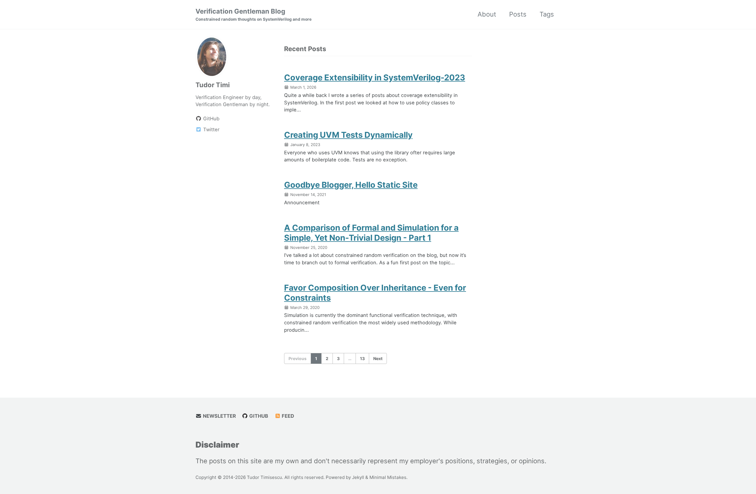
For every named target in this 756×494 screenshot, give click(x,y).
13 (362, 358)
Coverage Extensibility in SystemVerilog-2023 (374, 77)
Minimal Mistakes (387, 477)
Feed (287, 416)
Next (377, 358)
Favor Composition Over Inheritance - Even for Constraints (375, 293)
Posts (518, 14)
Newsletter (219, 416)
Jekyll (358, 477)
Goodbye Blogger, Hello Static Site (351, 185)
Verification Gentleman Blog (253, 14)
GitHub (258, 416)
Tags (547, 14)
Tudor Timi (212, 84)
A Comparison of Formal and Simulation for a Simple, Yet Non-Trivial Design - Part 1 (371, 233)
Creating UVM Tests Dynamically (348, 135)
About (487, 14)
